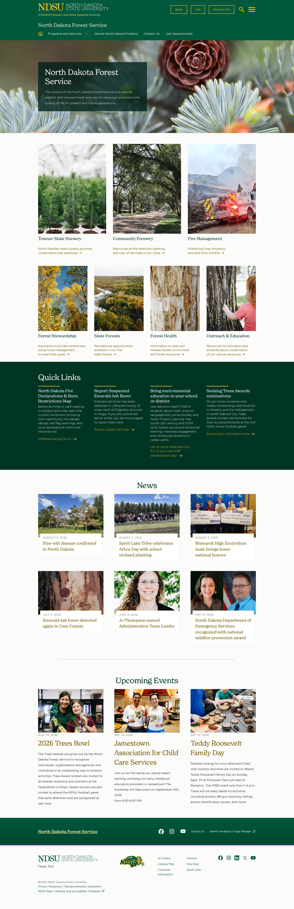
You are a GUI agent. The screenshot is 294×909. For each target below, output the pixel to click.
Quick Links (194, 869)
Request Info (221, 9)
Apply (179, 9)
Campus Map (166, 864)
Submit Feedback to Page (231, 831)
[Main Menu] (252, 9)
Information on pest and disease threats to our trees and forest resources (169, 350)
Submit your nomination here (228, 433)
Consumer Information (165, 872)
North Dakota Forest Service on (161, 832)
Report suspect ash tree (112, 429)
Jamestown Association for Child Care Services (146, 752)
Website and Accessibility (78, 891)
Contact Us (152, 33)
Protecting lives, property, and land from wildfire (206, 250)
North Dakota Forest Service (68, 831)
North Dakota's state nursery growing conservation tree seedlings (65, 250)
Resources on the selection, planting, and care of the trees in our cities (139, 250)
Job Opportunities (179, 33)
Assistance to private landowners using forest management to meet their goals (61, 350)
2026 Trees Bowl (63, 743)
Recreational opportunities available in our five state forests (113, 350)
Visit (198, 9)
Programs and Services (65, 33)
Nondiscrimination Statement (82, 886)
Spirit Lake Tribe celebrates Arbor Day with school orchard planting (146, 549)
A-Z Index (164, 858)
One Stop (193, 864)
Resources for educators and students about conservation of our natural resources (227, 350)
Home (40, 33)
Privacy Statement (50, 886)
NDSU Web (45, 891)
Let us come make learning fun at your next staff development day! (170, 451)
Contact (192, 858)
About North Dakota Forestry (116, 33)
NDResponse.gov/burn (55, 439)
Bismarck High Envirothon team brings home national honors (220, 549)
